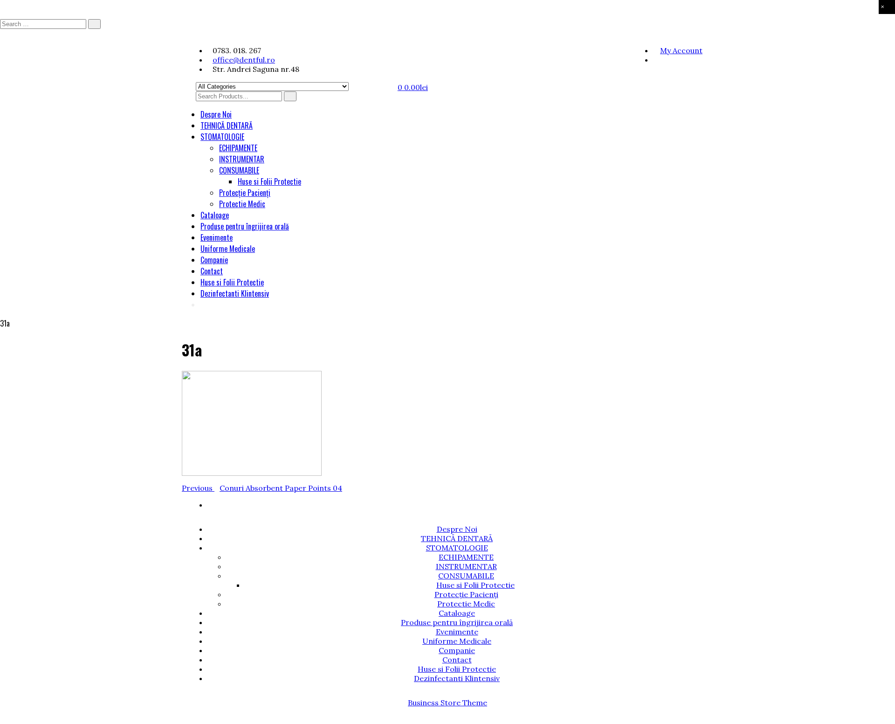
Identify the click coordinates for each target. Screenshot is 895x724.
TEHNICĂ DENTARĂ (226, 125)
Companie (214, 259)
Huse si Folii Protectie (269, 181)
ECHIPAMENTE (238, 147)
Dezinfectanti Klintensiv (234, 293)
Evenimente (216, 237)
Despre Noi (216, 114)
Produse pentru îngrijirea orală (244, 226)
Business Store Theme (447, 702)
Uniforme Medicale (227, 248)
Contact (211, 271)
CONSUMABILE (239, 170)
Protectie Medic (242, 203)
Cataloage (214, 215)
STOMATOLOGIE (222, 136)
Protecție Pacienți (244, 192)
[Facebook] (655, 59)
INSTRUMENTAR (241, 159)
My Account (681, 50)
